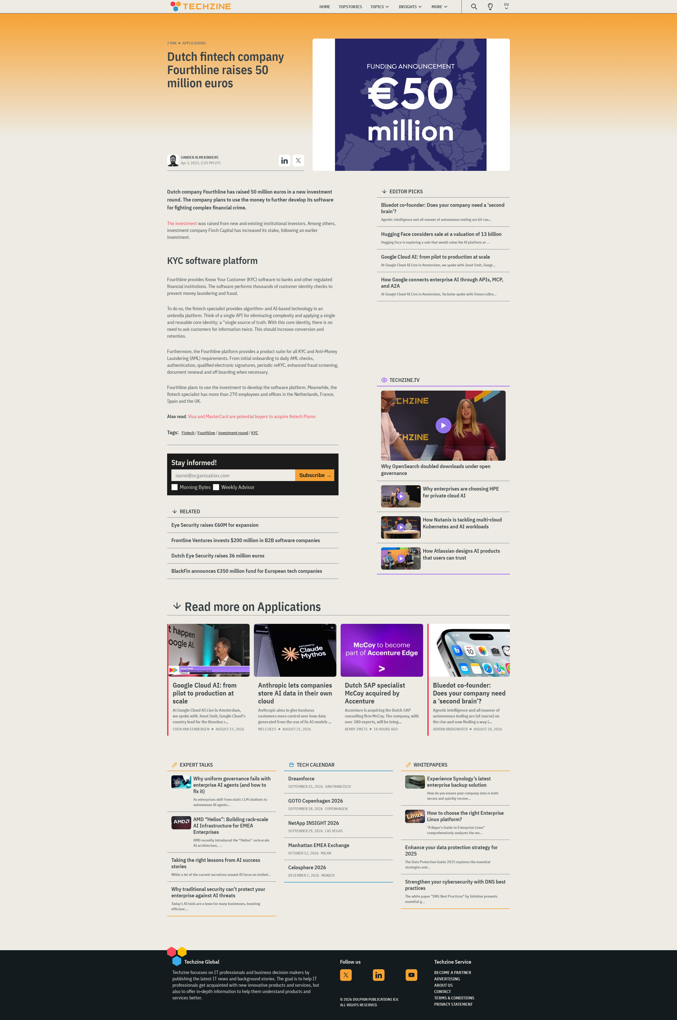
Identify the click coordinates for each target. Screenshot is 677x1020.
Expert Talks (196, 764)
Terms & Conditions (454, 997)
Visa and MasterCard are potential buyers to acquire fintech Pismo (251, 416)
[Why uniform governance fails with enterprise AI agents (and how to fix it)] (181, 791)
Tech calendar (316, 764)
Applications (194, 43)
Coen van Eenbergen (191, 729)
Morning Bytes (195, 487)
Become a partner (452, 972)
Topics (377, 6)
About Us (443, 985)
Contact (442, 991)
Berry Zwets (356, 729)
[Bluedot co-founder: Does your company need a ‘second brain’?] (469, 650)
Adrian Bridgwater (450, 729)
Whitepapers (430, 764)
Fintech (188, 432)
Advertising (447, 978)
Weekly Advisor (238, 487)
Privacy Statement (453, 1004)
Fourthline (206, 432)
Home (324, 6)
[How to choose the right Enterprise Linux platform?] (415, 822)
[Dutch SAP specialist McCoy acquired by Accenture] (382, 650)
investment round (233, 432)
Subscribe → (315, 475)
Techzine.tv (405, 379)
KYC (254, 432)
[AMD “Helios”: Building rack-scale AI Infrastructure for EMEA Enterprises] (181, 832)
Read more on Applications (253, 606)
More (437, 6)
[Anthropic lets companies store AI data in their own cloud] (295, 650)
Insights (408, 6)
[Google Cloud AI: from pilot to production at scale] (209, 650)
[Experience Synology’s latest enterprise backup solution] (415, 788)
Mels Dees (267, 729)
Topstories (350, 6)
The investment (182, 223)
